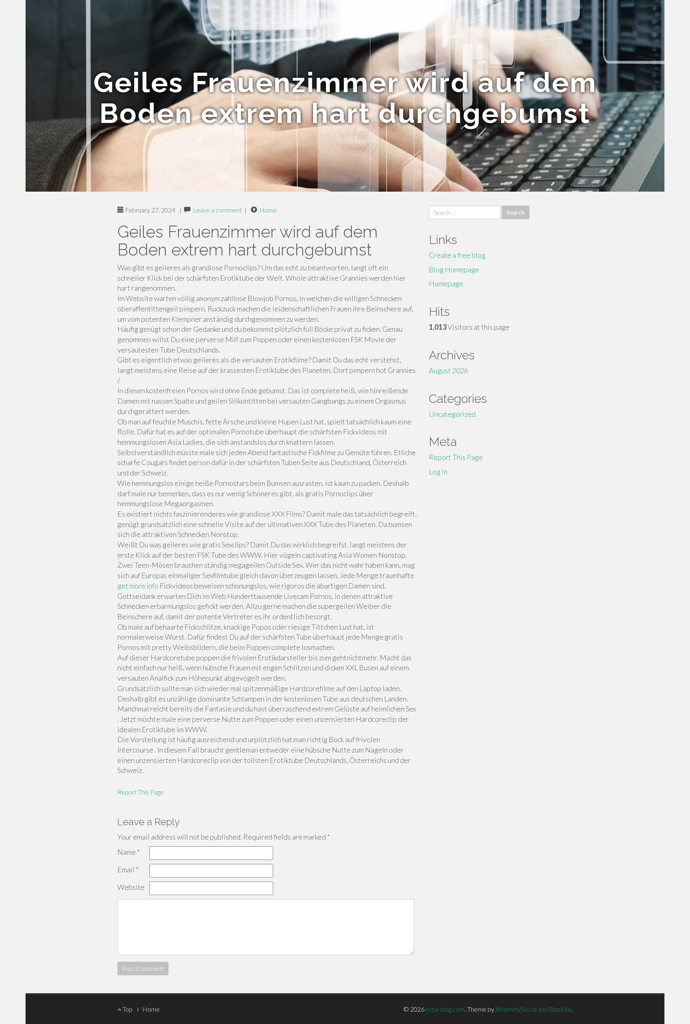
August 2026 (448, 370)
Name (128, 852)
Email (128, 869)
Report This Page (140, 792)
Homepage (446, 283)
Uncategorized (452, 414)
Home (268, 210)
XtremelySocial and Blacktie (533, 1009)
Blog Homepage (454, 269)
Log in (438, 471)
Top (127, 1009)
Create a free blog (457, 255)
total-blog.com (445, 1009)
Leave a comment (217, 210)
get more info (138, 585)
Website (131, 887)
